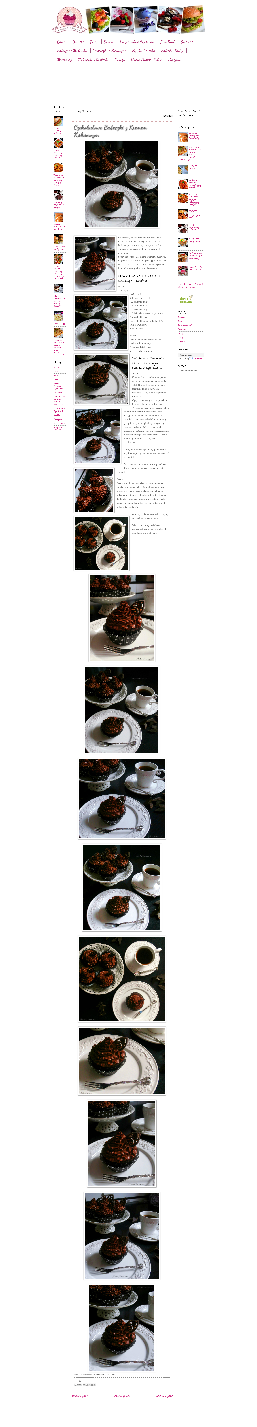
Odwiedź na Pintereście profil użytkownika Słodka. (190, 286)
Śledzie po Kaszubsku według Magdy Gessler (195, 184)
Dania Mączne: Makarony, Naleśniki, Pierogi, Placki (60, 400)
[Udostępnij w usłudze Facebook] (92, 1384)
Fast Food (167, 42)
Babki (180, 321)
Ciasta (62, 42)
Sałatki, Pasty (171, 50)
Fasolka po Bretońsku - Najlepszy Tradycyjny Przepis (59, 180)
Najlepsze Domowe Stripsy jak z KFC (194, 214)
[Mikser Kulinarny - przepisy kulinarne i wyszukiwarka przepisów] (186, 304)
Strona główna (121, 1396)
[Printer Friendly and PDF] (78, 1385)
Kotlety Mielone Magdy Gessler (195, 240)
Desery (108, 42)
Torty (93, 42)
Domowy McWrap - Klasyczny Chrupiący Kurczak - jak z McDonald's (59, 273)
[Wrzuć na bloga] (87, 1384)
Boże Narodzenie (185, 325)
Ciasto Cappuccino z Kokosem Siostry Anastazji (59, 301)
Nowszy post (79, 1396)
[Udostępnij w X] (89, 1384)
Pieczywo (174, 59)
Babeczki (182, 317)
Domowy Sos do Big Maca (59, 248)
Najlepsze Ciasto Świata (196, 167)
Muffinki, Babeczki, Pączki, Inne (58, 386)
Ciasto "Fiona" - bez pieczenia (195, 269)
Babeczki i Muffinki (71, 50)
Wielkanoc (182, 341)
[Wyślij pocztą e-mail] (84, 1384)
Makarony (64, 59)
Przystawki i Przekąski (137, 42)
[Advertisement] (128, 81)
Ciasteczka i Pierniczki (109, 50)
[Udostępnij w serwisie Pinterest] (94, 1384)
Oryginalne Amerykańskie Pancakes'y (59, 227)
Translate (199, 358)
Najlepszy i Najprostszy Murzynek (59, 205)
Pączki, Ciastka (143, 50)
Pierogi (119, 59)
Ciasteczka (182, 329)
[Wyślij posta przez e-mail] (79, 1380)
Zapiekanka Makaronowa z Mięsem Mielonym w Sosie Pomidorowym (60, 347)
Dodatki (186, 42)
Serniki (78, 42)
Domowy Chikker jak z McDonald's (59, 131)
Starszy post (164, 1396)
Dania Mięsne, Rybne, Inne (59, 410)
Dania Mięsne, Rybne (146, 59)
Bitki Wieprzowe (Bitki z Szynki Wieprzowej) (196, 256)
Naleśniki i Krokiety (93, 59)
